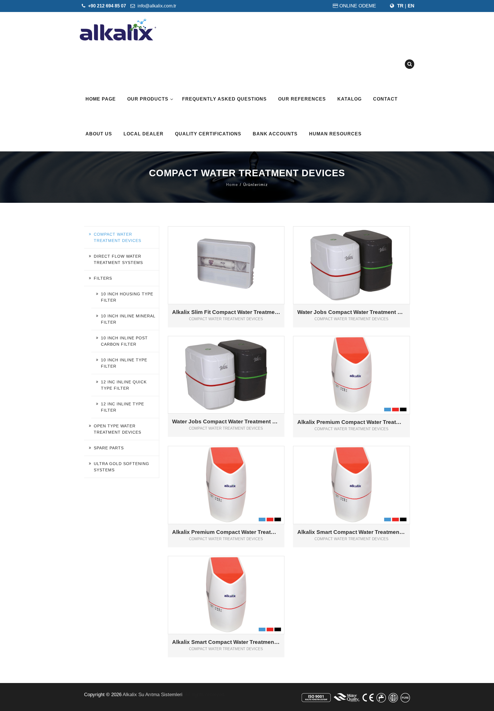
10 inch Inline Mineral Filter (128, 319)
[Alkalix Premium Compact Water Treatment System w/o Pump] (359, 365)
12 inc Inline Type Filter (122, 407)
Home (232, 185)
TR (400, 6)
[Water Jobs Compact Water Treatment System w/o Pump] (234, 365)
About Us (98, 133)
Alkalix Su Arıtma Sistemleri (152, 694)
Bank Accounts (275, 133)
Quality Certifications (208, 133)
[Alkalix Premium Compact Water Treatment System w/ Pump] (234, 475)
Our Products (147, 99)
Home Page (100, 99)
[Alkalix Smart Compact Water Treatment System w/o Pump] (234, 585)
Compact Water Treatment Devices (117, 237)
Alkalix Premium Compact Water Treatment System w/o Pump (351, 422)
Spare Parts (109, 448)
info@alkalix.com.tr (156, 5)
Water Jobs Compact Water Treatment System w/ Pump (351, 312)
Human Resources (335, 133)
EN (411, 6)
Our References (302, 99)
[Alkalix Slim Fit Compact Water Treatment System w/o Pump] (234, 255)
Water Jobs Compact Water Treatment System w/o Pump (226, 421)
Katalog (349, 99)
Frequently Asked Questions (224, 99)
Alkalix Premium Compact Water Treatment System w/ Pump (226, 532)
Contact (385, 99)
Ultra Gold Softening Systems (121, 466)
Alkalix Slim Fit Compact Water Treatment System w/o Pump (226, 312)
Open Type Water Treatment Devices (117, 429)
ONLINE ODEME (357, 6)
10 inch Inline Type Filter (124, 363)
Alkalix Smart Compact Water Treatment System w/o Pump (226, 642)
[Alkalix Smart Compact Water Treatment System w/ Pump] (359, 475)
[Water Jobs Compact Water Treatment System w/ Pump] (359, 255)
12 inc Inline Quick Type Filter (124, 385)
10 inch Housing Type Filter (127, 297)
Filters (103, 278)
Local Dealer (144, 133)
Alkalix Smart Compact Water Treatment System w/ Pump (351, 532)
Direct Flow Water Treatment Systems (118, 259)
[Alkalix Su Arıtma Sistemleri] (118, 29)
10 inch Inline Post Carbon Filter (124, 341)
